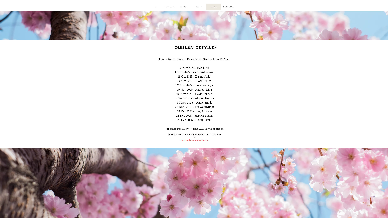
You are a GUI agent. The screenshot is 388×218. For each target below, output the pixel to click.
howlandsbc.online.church (194, 140)
